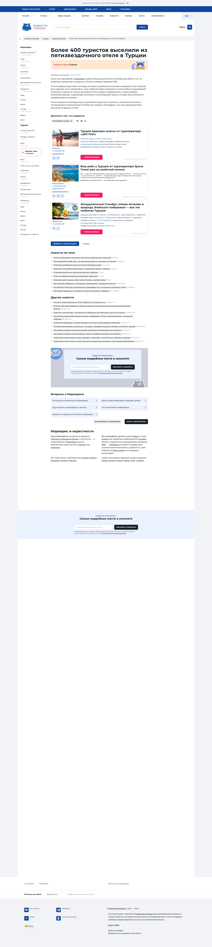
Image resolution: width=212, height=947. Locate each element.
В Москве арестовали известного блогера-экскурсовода (79, 280)
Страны (43, 16)
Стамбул (118, 147)
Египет (93, 458)
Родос (134, 445)
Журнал (85, 16)
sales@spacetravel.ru (60, 192)
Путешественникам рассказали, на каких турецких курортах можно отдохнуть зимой (94, 326)
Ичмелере (55, 447)
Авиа (70, 9)
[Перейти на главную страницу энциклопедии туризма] (34, 27)
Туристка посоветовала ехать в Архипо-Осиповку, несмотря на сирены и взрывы (91, 337)
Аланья (105, 460)
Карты (142, 16)
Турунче (82, 445)
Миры (136, 436)
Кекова (105, 439)
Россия (25, 16)
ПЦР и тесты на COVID (29, 166)
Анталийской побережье (90, 144)
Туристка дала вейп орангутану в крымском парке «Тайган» (82, 269)
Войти (182, 27)
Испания (55, 460)
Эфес (104, 445)
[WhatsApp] (85, 121)
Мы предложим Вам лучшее (92, 223)
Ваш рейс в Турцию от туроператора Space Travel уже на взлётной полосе (111, 168)
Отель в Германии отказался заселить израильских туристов (82, 257)
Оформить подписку (123, 367)
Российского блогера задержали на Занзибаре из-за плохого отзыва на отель (89, 287)
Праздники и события (29, 234)
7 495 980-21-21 (58, 151)
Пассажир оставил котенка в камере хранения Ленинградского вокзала (87, 330)
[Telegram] (81, 121)
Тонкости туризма (31, 38)
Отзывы (99, 16)
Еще (187, 16)
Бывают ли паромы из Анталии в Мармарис (73, 414)
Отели (52, 9)
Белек (112, 460)
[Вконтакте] (77, 121)
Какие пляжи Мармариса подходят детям (121, 401)
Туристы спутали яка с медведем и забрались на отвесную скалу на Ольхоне (89, 312)
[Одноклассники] (62, 196)
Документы (52, 894)
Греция (85, 458)
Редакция (43, 884)
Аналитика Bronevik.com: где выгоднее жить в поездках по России (84, 261)
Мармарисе (80, 79)
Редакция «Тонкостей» (60, 75)
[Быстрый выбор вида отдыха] (73, 16)
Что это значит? (118, 3)
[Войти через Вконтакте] (189, 27)
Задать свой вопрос (136, 422)
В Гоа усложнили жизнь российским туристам (75, 276)
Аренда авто (91, 9)
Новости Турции (59, 38)
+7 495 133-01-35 (58, 224)
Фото (22, 120)
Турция (46, 38)
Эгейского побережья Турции (65, 439)
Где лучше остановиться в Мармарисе (70, 401)
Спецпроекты (157, 16)
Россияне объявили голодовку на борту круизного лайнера (81, 291)
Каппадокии (118, 450)
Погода (128, 16)
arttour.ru (56, 148)
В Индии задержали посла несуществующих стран (77, 265)
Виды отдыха (64, 16)
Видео (23, 115)
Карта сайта (113, 925)
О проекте (29, 884)
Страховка (125, 9)
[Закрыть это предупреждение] (127, 3)
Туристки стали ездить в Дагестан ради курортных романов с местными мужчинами (94, 341)
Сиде (133, 460)
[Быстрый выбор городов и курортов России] (32, 16)
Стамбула (84, 178)
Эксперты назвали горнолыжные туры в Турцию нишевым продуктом (87, 334)
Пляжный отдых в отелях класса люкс (96, 139)
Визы (108, 9)
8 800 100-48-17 (58, 189)
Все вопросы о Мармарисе (107, 422)
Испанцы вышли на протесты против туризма (75, 272)
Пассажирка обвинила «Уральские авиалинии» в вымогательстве (84, 283)
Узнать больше (91, 157)
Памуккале (114, 445)
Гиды (22, 95)
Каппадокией (126, 176)
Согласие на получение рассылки (111, 373)
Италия (63, 460)
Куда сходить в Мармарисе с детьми (69, 407)
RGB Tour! (110, 226)
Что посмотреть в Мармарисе (115, 407)
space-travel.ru (58, 183)
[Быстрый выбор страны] (50, 16)
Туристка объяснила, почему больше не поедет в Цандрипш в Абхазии (86, 323)
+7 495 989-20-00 (59, 186)
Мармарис (26, 47)
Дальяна (142, 439)
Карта (22, 104)
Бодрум (119, 460)
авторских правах (144, 914)
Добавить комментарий (64, 244)
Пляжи (23, 100)
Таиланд (72, 460)
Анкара (102, 147)
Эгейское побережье (89, 141)
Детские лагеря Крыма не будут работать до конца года (79, 302)
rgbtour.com (57, 221)
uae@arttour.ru (58, 154)
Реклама (33, 894)
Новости (114, 16)
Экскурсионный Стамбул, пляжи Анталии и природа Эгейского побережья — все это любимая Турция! (112, 207)
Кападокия (110, 147)
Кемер (127, 460)
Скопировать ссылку (61, 121)
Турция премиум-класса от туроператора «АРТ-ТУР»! (110, 133)
